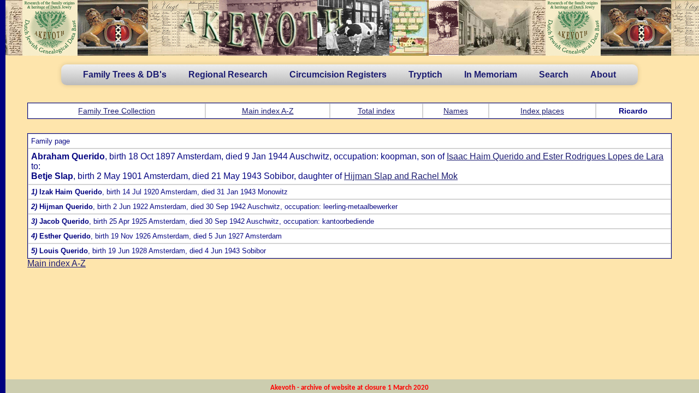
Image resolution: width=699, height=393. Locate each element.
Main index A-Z (268, 110)
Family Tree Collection (116, 110)
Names (455, 110)
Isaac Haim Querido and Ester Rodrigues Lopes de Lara (555, 156)
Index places (542, 110)
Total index (376, 110)
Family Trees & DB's (125, 74)
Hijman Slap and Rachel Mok (401, 176)
